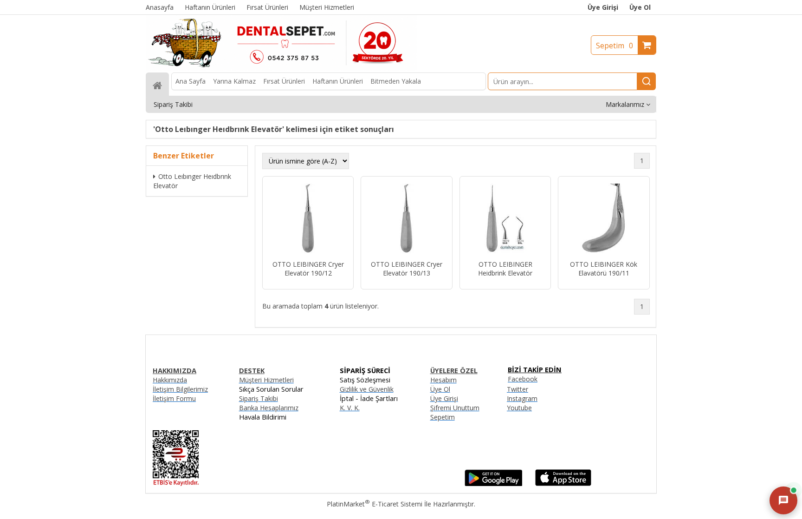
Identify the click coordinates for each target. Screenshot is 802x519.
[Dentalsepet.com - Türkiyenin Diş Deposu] (281, 68)
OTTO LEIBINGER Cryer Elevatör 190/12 (308, 268)
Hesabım (443, 379)
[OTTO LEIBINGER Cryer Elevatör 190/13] (406, 219)
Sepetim (614, 45)
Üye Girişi (603, 7)
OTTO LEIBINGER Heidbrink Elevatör (505, 268)
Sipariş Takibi (258, 398)
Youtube (519, 407)
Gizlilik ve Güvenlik (367, 389)
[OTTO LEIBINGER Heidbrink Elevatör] (505, 219)
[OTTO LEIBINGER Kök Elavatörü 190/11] (603, 219)
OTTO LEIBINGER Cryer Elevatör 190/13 (406, 268)
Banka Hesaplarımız (268, 407)
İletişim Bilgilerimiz (180, 389)
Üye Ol (640, 7)
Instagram (522, 398)
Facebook (522, 378)
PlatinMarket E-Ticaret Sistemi (374, 503)
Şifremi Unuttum (454, 407)
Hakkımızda (170, 379)
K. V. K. (350, 407)
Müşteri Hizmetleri (266, 379)
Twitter (517, 389)
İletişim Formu (174, 398)
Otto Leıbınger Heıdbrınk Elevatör (192, 181)
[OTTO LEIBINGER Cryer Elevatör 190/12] (308, 219)
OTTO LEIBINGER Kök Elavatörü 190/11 (603, 268)
